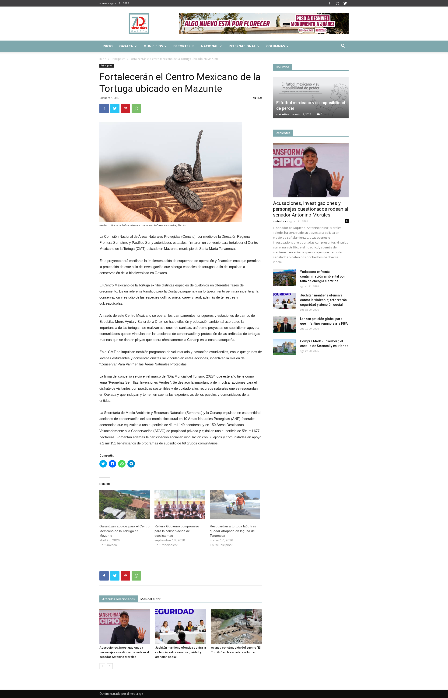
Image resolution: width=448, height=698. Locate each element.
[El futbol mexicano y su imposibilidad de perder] (311, 97)
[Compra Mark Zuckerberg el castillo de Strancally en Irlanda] (284, 347)
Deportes (181, 46)
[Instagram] (337, 3)
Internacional (242, 46)
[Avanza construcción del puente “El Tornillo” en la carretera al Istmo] (236, 626)
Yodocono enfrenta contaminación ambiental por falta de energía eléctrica (322, 276)
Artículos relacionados (118, 599)
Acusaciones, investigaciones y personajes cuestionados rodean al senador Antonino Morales (124, 652)
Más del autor (150, 599)
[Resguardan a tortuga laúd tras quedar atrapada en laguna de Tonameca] (235, 504)
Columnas (275, 46)
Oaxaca (126, 46)
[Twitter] (345, 3)
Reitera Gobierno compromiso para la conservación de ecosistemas (176, 530)
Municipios (153, 46)
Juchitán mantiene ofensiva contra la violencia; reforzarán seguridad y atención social (180, 652)
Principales (118, 59)
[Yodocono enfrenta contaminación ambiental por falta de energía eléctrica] (284, 277)
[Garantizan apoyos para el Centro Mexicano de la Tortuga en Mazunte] (124, 504)
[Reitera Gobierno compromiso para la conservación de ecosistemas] (179, 504)
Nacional (209, 46)
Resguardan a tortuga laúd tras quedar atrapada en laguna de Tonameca (233, 530)
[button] (343, 46)
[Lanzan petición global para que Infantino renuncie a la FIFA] (284, 324)
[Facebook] (329, 3)
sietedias (282, 114)
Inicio (108, 46)
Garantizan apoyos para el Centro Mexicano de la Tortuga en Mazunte (124, 530)
